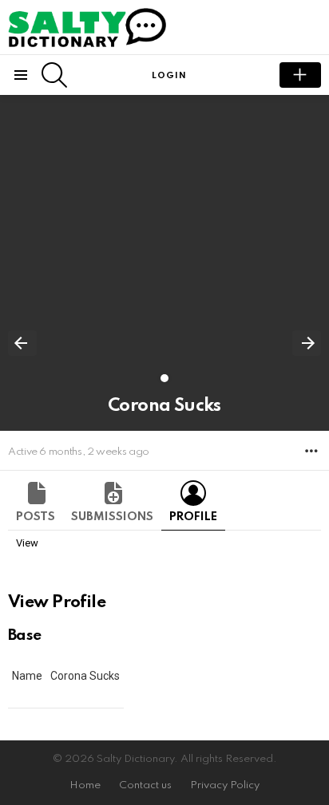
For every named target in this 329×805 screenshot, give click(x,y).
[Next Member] (306, 343)
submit (300, 75)
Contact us (145, 785)
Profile (193, 517)
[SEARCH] (54, 75)
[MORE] (311, 451)
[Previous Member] (22, 343)
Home (85, 785)
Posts (35, 517)
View (27, 543)
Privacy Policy (225, 785)
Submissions (112, 517)
